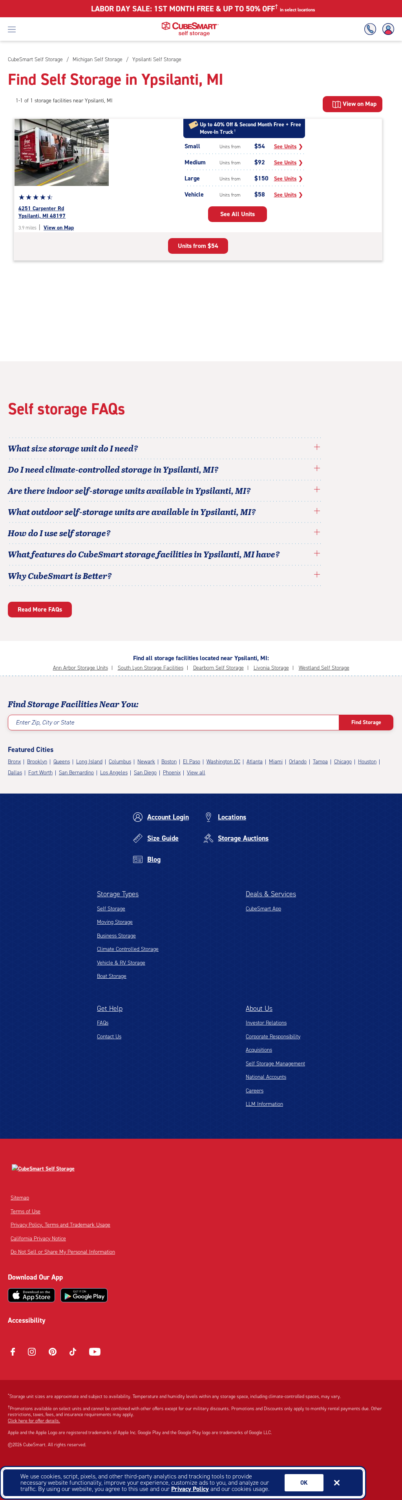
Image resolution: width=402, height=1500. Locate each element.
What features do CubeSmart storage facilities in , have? (144, 554)
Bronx (14, 761)
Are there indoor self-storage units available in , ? (129, 490)
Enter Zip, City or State (45, 722)
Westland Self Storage (324, 668)
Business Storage (116, 935)
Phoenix (172, 772)
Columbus (120, 761)
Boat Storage (111, 976)
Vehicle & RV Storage (121, 963)
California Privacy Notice (38, 1238)
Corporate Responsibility (273, 1036)
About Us (259, 1008)
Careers (254, 1090)
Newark (146, 761)
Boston (169, 761)
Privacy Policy (190, 1489)
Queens (61, 761)
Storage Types (118, 894)
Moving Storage (115, 922)
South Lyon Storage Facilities (150, 668)
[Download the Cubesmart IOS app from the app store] (31, 1295)
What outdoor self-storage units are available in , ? (132, 511)
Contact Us (109, 1036)
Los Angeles (114, 772)
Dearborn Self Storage (218, 668)
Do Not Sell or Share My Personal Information (63, 1252)
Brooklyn (37, 761)
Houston (367, 761)
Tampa (320, 761)
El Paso (191, 761)
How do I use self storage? (59, 532)
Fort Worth (40, 772)
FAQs (102, 1023)
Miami (276, 761)
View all (196, 772)
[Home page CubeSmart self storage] (190, 24)
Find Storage (366, 722)
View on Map (59, 227)
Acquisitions (259, 1050)
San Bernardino (76, 772)
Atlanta (255, 761)
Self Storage (111, 908)
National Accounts (266, 1077)
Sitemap (20, 1197)
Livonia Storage (271, 668)
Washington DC (223, 761)
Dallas (15, 772)
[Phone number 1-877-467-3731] (371, 29)
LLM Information (264, 1104)
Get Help (109, 1008)
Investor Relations (266, 1023)
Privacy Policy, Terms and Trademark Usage (60, 1225)
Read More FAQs (40, 609)
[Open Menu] (12, 29)
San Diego (145, 772)
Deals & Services (271, 894)
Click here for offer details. (34, 1421)
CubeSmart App (263, 908)
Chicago (343, 761)
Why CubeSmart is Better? (60, 575)
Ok (304, 1483)
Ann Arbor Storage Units (80, 668)
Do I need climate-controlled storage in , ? (113, 469)
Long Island (89, 761)
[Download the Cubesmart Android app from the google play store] (84, 1295)
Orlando (298, 761)
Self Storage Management (275, 1063)
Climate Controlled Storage (128, 949)
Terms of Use (25, 1211)
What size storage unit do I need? (73, 448)
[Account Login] (386, 29)
